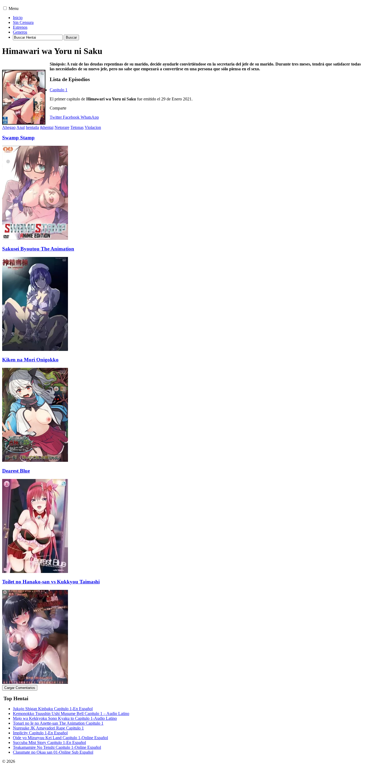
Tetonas (77, 127)
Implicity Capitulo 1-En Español (40, 733)
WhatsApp (90, 117)
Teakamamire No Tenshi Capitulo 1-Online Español (57, 747)
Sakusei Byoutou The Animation (38, 249)
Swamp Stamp (18, 137)
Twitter (56, 117)
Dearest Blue (16, 471)
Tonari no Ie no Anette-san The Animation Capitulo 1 (58, 723)
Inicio (18, 17)
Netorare (62, 127)
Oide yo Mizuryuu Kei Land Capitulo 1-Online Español (60, 737)
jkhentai (46, 127)
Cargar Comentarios (19, 688)
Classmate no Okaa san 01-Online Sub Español (53, 752)
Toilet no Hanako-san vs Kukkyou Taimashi (51, 582)
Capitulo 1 (58, 90)
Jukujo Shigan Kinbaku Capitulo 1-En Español (53, 708)
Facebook (71, 117)
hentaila (32, 127)
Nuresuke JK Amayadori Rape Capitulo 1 (48, 728)
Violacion (93, 127)
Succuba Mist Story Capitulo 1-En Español (49, 742)
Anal (20, 127)
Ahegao (9, 127)
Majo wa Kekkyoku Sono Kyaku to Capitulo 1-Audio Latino (65, 718)
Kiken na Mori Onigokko (30, 359)
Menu (14, 8)
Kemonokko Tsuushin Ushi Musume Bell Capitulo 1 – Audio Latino (71, 713)
